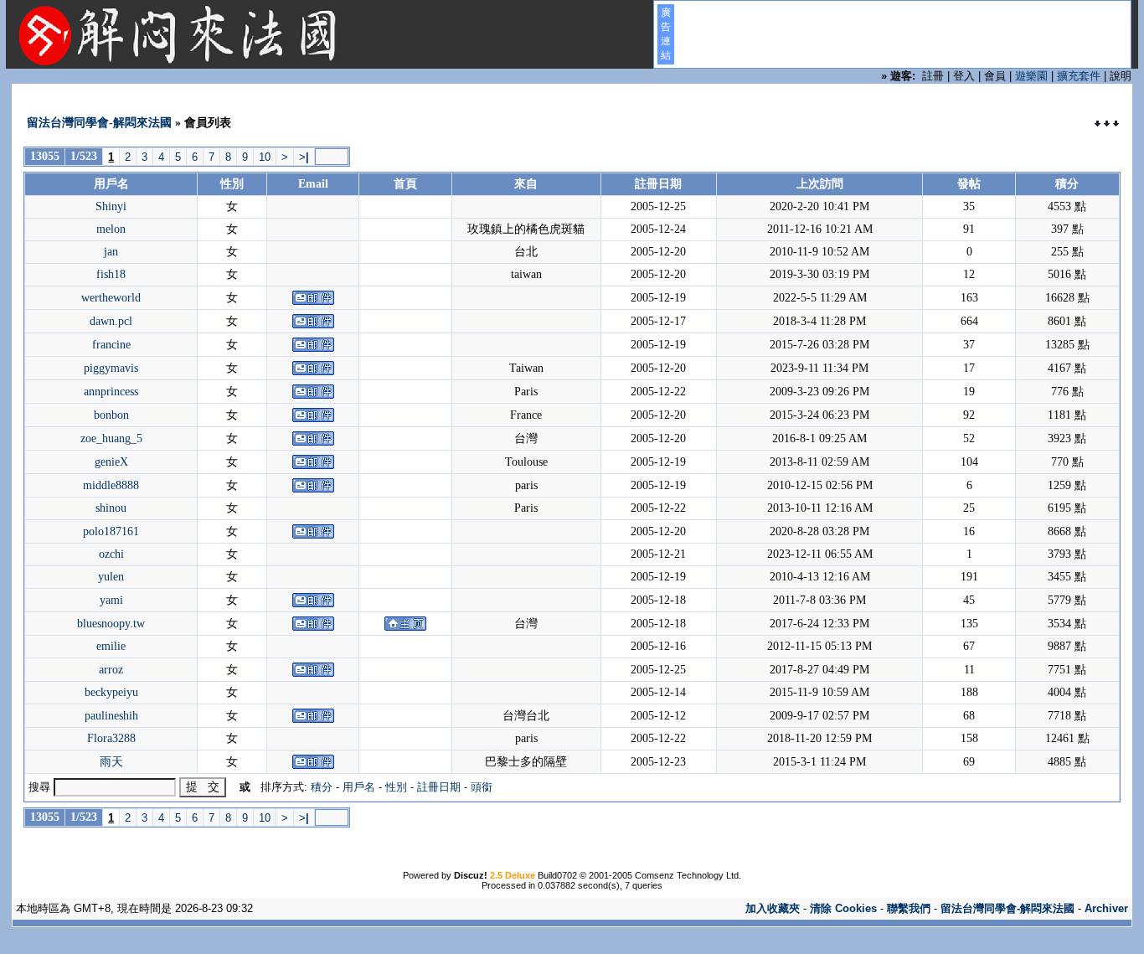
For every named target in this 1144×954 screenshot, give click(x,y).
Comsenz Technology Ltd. (688, 875)
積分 (321, 787)
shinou (110, 508)
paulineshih (111, 715)
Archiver (1106, 908)
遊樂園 (1031, 76)
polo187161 (111, 531)
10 (265, 157)
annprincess (111, 391)
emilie (111, 646)
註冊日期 (439, 787)
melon (111, 229)
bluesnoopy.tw (111, 623)
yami (111, 600)
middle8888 (111, 485)
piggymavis (111, 368)
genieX (111, 462)
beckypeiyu (111, 692)
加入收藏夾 (772, 908)
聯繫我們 (908, 908)
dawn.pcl (111, 321)
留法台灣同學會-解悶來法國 (99, 122)
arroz (111, 669)
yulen (111, 576)
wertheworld (111, 297)
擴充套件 (1078, 76)
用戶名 (359, 787)
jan (111, 251)
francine (111, 344)
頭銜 (481, 787)
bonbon (111, 415)
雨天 (111, 761)
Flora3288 (111, 738)
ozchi (111, 554)
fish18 (111, 274)
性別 (396, 787)
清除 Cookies (843, 908)
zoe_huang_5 (111, 438)
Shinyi (110, 206)
